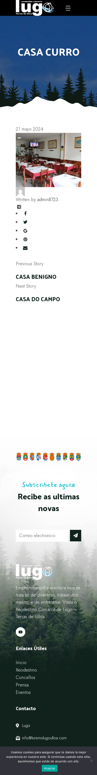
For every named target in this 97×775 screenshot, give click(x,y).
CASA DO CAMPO (38, 299)
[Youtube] (20, 632)
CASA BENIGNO (36, 276)
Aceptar (49, 768)
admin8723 (47, 199)
